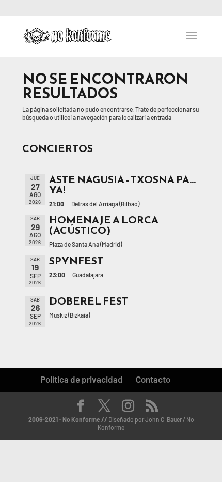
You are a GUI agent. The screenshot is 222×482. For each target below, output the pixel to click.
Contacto (153, 379)
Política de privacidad (81, 379)
